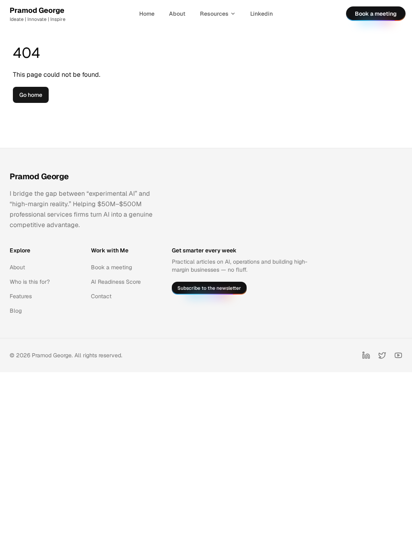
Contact (101, 296)
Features (21, 296)
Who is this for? (30, 281)
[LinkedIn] (366, 355)
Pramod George (39, 176)
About (177, 13)
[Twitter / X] (382, 355)
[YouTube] (398, 355)
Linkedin (261, 13)
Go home (30, 94)
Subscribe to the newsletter (209, 288)
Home (146, 13)
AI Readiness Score (116, 281)
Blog (16, 310)
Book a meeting (376, 13)
